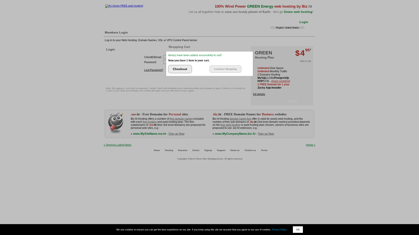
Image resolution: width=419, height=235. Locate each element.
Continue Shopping (225, 69)
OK (298, 229)
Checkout (180, 69)
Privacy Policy (279, 229)
